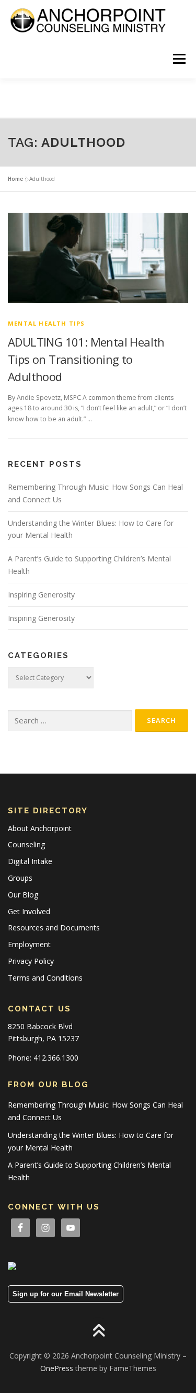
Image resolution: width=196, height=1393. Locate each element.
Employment (29, 944)
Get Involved (29, 911)
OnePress (56, 1368)
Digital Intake (30, 861)
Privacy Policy (31, 961)
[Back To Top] (98, 1331)
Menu (178, 58)
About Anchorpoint (40, 828)
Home (15, 178)
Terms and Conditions (45, 978)
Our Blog (23, 895)
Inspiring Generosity (41, 595)
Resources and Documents (54, 927)
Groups (20, 878)
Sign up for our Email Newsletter (66, 1294)
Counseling (26, 844)
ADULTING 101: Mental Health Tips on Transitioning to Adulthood (86, 359)
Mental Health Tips (46, 323)
